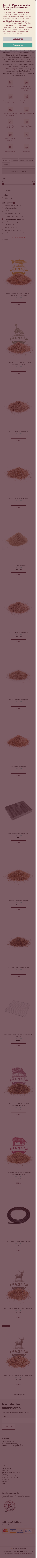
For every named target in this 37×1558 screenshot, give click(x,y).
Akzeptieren (18, 45)
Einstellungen (18, 39)
